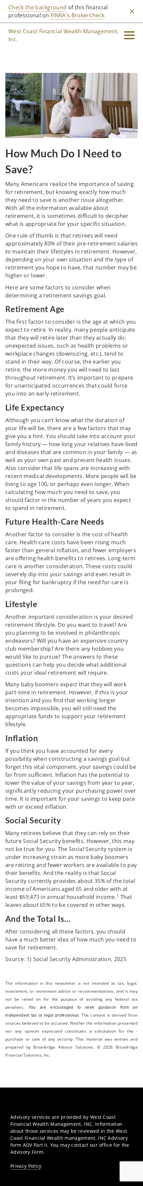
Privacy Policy (25, 1166)
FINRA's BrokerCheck (77, 15)
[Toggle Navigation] (129, 35)
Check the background (37, 7)
